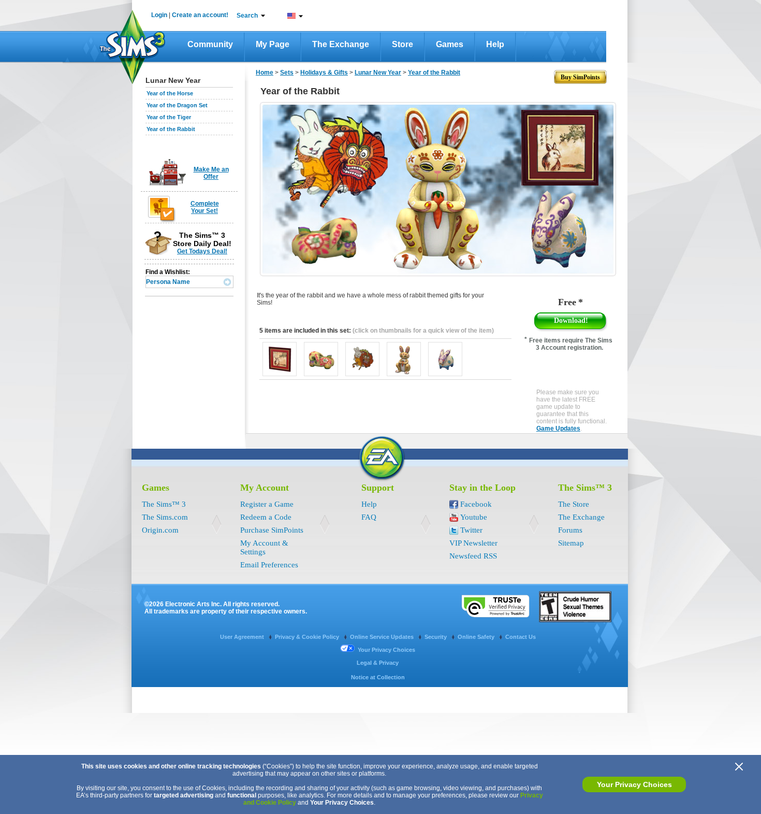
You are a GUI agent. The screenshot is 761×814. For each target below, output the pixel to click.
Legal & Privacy (378, 663)
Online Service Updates (382, 637)
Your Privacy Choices (634, 784)
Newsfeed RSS (473, 556)
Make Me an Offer (211, 173)
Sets (287, 72)
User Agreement (243, 637)
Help (495, 44)
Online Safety (477, 637)
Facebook (476, 504)
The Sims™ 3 (164, 504)
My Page (272, 44)
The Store (573, 504)
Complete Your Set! (205, 207)
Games (449, 44)
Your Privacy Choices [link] (386, 650)
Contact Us (520, 637)
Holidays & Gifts (324, 72)
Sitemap (571, 543)
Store (402, 44)
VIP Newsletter (473, 543)
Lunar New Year (378, 72)
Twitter (471, 530)
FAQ (368, 517)
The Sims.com (165, 517)
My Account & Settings (264, 547)
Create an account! (200, 15)
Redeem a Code (265, 517)
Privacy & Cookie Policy (308, 637)
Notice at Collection (378, 677)
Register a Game (267, 504)
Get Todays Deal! (202, 251)
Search (247, 15)
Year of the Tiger (169, 117)
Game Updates (558, 428)
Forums (570, 530)
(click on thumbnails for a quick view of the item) (423, 330)
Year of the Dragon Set (177, 105)
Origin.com (160, 530)
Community (210, 44)
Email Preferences (269, 565)
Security (436, 637)
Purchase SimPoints (271, 530)
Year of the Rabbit (171, 129)
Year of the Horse (170, 93)
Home (264, 72)
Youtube (473, 517)
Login (159, 15)
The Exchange (340, 44)
